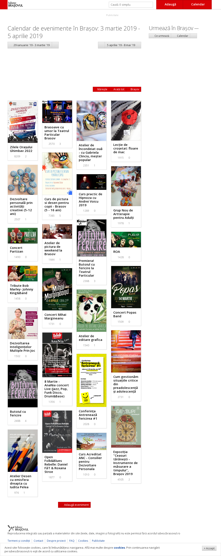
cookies (119, 548)
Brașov (134, 89)
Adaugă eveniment (76, 505)
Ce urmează (161, 36)
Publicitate (112, 15)
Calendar (182, 36)
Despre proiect (56, 541)
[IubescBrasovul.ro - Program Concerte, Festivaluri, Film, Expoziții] (4, 4)
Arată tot (118, 89)
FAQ (71, 541)
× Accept (209, 548)
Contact (38, 541)
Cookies (83, 541)
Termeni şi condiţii (19, 541)
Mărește (102, 89)
